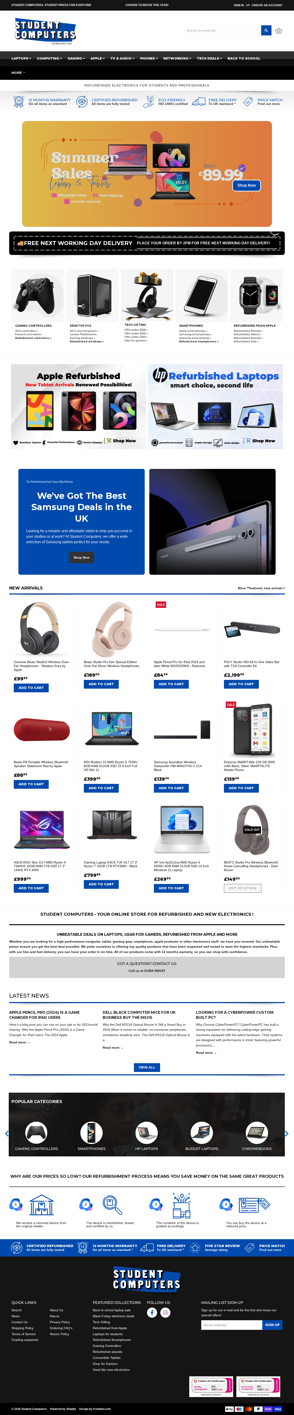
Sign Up (272, 1325)
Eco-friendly (171, 100)
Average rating (216, 1250)
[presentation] (7, 1133)
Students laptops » (246, 330)
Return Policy (59, 1334)
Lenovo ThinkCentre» (28, 334)
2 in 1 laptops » (243, 341)
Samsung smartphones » (140, 334)
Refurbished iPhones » (193, 330)
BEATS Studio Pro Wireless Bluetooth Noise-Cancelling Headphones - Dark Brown (251, 866)
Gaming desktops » (28, 338)
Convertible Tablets (107, 1358)
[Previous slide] (15, 306)
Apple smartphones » (138, 330)
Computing (48, 58)
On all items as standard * (113, 1250)
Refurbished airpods (107, 1352)
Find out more (269, 104)
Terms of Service (23, 1334)
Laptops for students (108, 1334)
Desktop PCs (26, 325)
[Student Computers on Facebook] (152, 1313)
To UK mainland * (222, 104)
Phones (148, 58)
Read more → (19, 1042)
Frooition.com (102, 1409)
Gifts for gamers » (81, 340)
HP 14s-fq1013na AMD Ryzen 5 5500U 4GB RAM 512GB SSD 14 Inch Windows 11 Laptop (181, 866)
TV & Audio (121, 58)
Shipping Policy (22, 1328)
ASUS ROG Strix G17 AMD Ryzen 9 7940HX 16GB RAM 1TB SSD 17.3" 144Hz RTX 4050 (40, 866)
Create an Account (267, 5)
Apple (96, 58)
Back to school (244, 58)
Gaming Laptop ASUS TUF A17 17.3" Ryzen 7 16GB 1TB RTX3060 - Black (111, 864)
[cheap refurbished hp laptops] (215, 405)
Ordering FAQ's (61, 1328)
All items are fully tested (111, 104)
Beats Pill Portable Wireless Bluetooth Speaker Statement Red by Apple (41, 764)
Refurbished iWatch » (193, 334)
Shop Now (246, 185)
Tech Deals (208, 58)
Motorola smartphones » (140, 338)
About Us (56, 1310)
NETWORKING (176, 58)
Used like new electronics (111, 1370)
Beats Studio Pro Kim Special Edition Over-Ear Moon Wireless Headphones (111, 664)
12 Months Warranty (50, 100)
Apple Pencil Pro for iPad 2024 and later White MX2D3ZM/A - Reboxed (179, 664)
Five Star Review (222, 1246)
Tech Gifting (101, 1322)
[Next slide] (278, 306)
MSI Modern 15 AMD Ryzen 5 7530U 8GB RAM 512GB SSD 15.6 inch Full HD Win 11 (111, 766)
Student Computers (34, 1409)
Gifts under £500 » (81, 330)
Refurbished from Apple (110, 1328)
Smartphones (136, 325)
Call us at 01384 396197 (147, 971)
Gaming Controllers (107, 1346)
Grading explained (24, 1340)
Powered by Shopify (63, 1409)
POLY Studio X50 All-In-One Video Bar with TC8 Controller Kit (252, 664)
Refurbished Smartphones (112, 1340)
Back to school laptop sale (112, 1310)
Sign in (239, 5)
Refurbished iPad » (191, 341)
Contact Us (19, 1322)
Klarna (54, 1316)
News (15, 1316)
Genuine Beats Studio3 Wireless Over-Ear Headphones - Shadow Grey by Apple (42, 666)
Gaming (75, 58)
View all (147, 1067)
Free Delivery (223, 100)
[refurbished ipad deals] (78, 405)
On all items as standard (48, 104)
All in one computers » (29, 330)
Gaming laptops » (245, 337)
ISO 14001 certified (173, 104)
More (16, 73)
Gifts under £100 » (81, 337)
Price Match (270, 100)
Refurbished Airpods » (193, 338)
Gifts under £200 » (81, 333)
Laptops (20, 58)
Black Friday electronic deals (113, 1316)
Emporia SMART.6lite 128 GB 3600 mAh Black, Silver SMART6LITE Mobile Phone (249, 766)
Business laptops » (246, 334)
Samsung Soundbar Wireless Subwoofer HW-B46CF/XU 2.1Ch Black (178, 766)
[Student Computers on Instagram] (165, 1313)
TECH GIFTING (80, 324)
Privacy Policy (60, 1322)
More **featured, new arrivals (261, 588)
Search (16, 1310)
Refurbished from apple (200, 325)
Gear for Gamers (105, 1364)
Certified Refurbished (115, 100)
